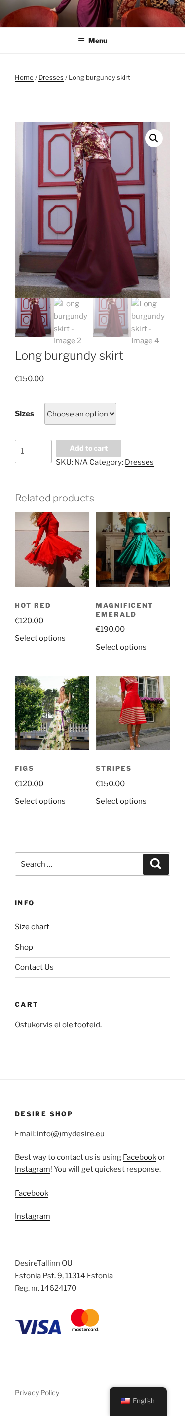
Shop (24, 947)
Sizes (24, 413)
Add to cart (89, 448)
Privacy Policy (37, 1392)
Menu (97, 40)
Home (24, 77)
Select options (40, 638)
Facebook (139, 1157)
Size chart (32, 926)
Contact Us (34, 967)
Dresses (51, 77)
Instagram (32, 1169)
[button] (154, 138)
